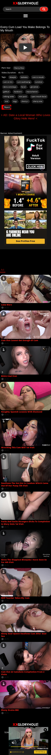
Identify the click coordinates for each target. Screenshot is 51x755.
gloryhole (34, 87)
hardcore (18, 91)
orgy (15, 101)
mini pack (23, 96)
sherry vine (37, 101)
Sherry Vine (19, 68)
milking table (8, 96)
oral (6, 101)
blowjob (13, 77)
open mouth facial (38, 96)
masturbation (32, 91)
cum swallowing (23, 82)
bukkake (24, 77)
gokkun (6, 91)
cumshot (38, 82)
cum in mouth (38, 77)
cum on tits (7, 82)
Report (7, 107)
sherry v (25, 101)
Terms (7, 732)
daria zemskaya (9, 87)
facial (23, 87)
